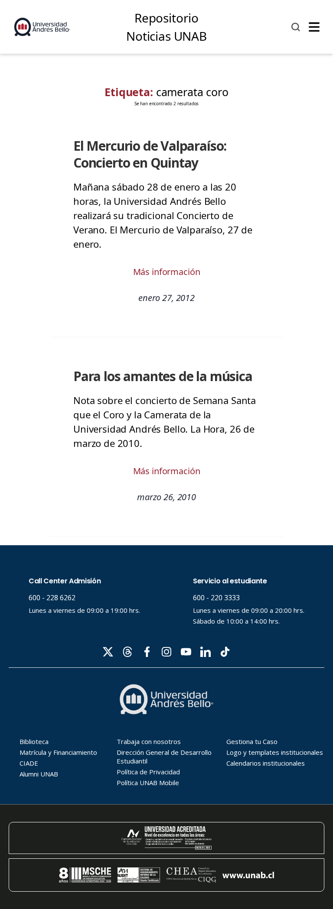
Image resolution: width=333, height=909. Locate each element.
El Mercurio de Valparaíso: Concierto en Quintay (149, 154)
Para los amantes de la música (162, 376)
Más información (166, 272)
